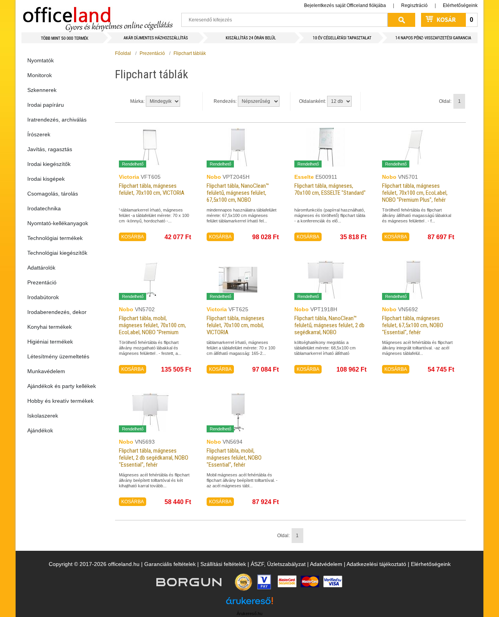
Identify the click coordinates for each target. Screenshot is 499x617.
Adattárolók (41, 267)
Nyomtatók (40, 60)
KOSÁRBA (132, 237)
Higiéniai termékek (50, 341)
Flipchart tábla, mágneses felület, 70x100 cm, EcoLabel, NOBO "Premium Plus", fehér (415, 192)
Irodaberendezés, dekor (57, 312)
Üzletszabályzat (286, 564)
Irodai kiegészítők (49, 164)
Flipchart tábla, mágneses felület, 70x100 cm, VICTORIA (151, 189)
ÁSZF (257, 564)
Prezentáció (42, 282)
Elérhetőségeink (460, 5)
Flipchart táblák (189, 53)
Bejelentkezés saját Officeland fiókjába (345, 5)
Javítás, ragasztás (49, 149)
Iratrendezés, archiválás (57, 119)
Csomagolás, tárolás (52, 193)
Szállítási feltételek (223, 564)
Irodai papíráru (45, 105)
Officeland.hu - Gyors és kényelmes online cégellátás (97, 16)
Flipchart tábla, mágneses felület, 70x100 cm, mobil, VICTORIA (235, 325)
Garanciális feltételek (170, 564)
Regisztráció (414, 5)
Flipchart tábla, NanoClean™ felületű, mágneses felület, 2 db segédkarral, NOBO (329, 325)
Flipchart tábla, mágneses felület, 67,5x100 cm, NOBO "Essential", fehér (412, 325)
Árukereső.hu (249, 613)
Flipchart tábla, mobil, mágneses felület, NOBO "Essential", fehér (234, 457)
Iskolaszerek (42, 416)
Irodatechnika (44, 208)
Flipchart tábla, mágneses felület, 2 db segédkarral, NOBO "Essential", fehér (153, 457)
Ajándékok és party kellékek (61, 386)
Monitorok (39, 75)
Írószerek (38, 134)
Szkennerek (42, 90)
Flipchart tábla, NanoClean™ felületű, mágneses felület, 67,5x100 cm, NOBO (238, 192)
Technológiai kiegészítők (57, 253)
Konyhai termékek (49, 327)
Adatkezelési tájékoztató (376, 564)
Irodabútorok (43, 297)
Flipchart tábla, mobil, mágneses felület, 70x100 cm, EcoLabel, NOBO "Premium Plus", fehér (152, 329)
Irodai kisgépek (46, 179)
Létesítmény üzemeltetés (58, 356)
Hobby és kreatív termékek (60, 401)
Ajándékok (40, 430)
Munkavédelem (46, 371)
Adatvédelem (326, 564)
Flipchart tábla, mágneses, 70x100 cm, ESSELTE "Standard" (330, 189)
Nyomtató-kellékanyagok (57, 223)
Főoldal (123, 53)
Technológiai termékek (55, 238)
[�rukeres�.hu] (249, 603)
